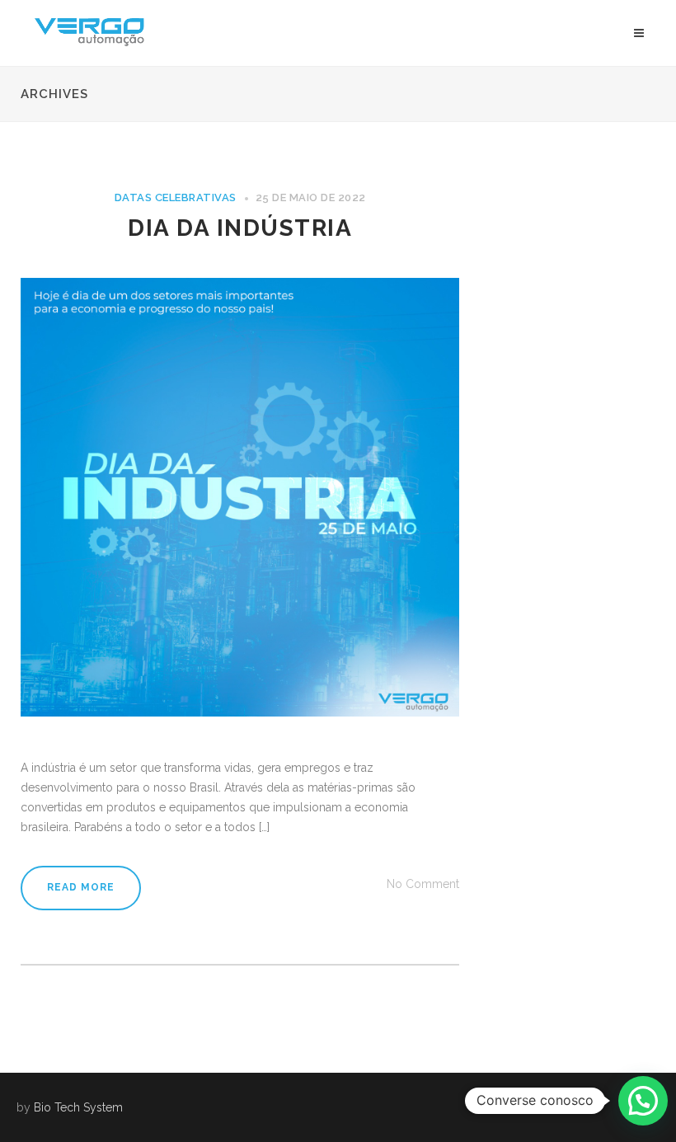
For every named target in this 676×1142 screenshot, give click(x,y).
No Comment (423, 884)
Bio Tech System (78, 1107)
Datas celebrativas (176, 197)
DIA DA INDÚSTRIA (240, 228)
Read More (81, 887)
